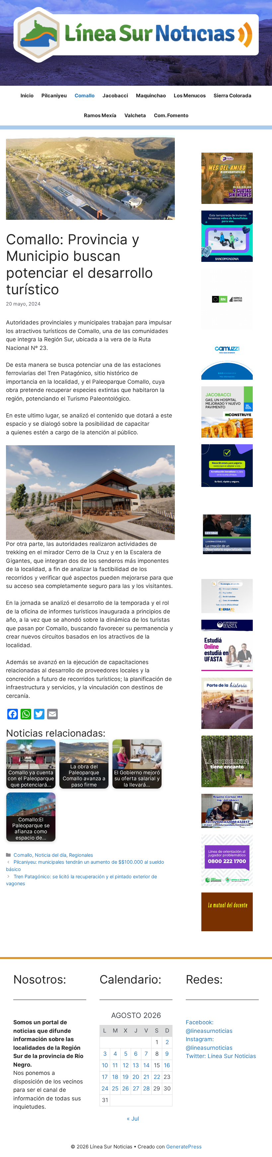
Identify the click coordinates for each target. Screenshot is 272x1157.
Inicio (27, 95)
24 (105, 1088)
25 (115, 1088)
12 (126, 1065)
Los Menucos (190, 95)
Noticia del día (50, 855)
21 (146, 1077)
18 (115, 1077)
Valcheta (135, 115)
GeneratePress (184, 1146)
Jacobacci (115, 95)
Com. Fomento (171, 115)
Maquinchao (151, 95)
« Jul (133, 1118)
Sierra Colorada (232, 95)
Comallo (85, 95)
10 (105, 1065)
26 (125, 1088)
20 (135, 1077)
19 (125, 1077)
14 (146, 1065)
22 (157, 1077)
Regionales (81, 855)
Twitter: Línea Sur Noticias (221, 1056)
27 (136, 1088)
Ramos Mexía (100, 115)
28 (146, 1088)
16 (167, 1065)
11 (115, 1065)
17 (105, 1077)
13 (136, 1065)
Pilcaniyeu (54, 95)
